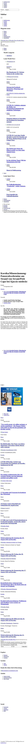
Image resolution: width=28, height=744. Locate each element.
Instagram (6, 709)
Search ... (3, 9)
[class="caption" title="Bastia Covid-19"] (5, 508)
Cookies (5, 657)
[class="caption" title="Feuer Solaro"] (4, 432)
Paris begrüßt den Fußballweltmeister (12, 195)
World (5, 32)
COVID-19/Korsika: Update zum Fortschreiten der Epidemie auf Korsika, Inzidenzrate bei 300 (13, 463)
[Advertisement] (14, 228)
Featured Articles (8, 677)
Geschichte (6, 38)
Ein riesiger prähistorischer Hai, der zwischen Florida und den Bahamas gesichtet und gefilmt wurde (11, 476)
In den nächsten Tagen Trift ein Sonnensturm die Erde (16, 161)
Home (5, 31)
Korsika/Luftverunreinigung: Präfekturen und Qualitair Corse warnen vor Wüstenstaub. (13, 602)
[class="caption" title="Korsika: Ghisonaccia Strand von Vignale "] (11, 542)
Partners (5, 655)
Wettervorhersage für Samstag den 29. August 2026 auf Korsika (12, 538)
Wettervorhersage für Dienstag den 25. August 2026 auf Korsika (12, 635)
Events (5, 3)
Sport (5, 34)
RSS (5, 711)
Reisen (5, 35)
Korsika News (3, 742)
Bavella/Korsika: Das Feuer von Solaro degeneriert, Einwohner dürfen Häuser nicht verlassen (13, 445)
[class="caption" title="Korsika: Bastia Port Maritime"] (8, 558)
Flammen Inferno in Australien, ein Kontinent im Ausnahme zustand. (16, 120)
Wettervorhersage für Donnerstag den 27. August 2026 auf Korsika (13, 571)
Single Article (7, 676)
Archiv (5, 7)
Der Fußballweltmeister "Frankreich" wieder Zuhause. (16, 185)
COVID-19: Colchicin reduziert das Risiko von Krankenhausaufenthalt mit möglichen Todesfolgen (16, 108)
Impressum (6, 656)
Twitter (5, 708)
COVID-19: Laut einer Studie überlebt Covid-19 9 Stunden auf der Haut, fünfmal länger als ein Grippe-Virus (17, 138)
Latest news (6, 415)
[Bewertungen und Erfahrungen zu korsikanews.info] (9, 670)
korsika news (7, 1)
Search (5, 665)
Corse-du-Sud (7, 208)
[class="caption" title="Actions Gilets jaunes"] (6, 480)
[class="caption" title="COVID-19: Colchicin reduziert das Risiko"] (17, 94)
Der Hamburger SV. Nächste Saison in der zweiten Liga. (15, 73)
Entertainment (7, 36)
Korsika (5, 205)
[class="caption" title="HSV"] (11, 61)
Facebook (6, 707)
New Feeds (6, 679)
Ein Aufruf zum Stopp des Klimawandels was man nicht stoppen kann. (16, 150)
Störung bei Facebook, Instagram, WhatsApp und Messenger (15, 88)
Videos (5, 4)
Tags (5, 663)
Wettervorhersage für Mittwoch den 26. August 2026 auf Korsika (13, 619)
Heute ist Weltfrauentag (14, 170)
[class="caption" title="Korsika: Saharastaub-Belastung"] (9, 589)
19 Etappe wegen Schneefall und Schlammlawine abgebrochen (10, 504)
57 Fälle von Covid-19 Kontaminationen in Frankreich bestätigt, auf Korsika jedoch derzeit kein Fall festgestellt (14, 521)
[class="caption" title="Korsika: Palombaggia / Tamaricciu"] (9, 623)
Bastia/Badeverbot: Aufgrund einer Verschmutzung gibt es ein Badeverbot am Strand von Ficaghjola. (13, 584)
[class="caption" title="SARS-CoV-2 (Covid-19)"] (13, 124)
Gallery (5, 5)
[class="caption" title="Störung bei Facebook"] (12, 76)
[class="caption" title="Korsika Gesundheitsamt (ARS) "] (9, 450)
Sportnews (9, 55)
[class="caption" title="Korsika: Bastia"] (5, 526)
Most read (6, 413)
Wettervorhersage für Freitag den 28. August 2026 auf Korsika (12, 555)
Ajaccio (5, 209)
